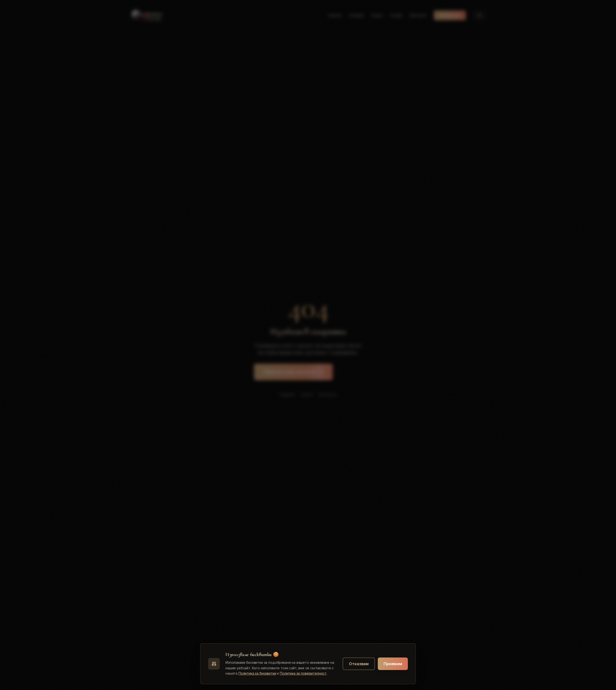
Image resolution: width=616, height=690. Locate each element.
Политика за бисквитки (257, 673)
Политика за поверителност (303, 673)
